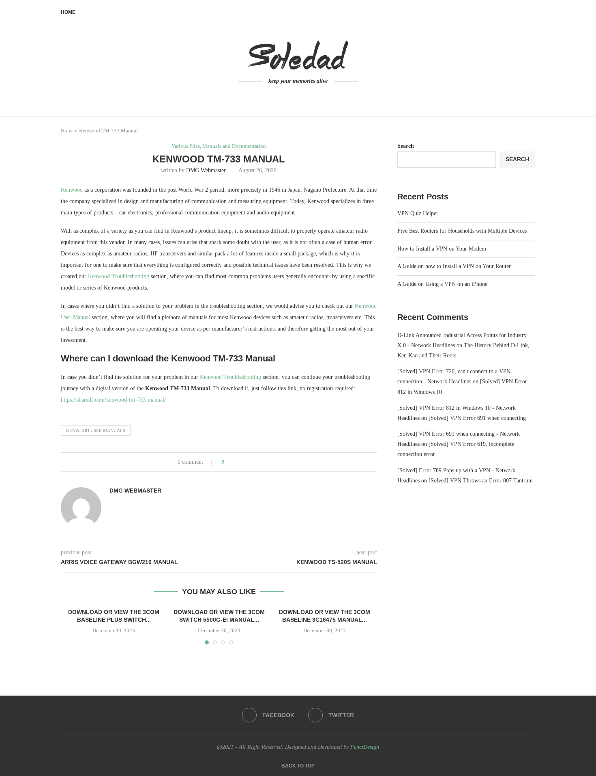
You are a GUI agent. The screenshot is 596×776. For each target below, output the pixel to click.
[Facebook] (293, 96)
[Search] (531, 12)
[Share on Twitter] (245, 462)
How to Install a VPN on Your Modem (441, 249)
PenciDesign (364, 747)
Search (405, 146)
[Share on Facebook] (238, 462)
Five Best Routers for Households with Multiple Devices (462, 231)
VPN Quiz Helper (417, 213)
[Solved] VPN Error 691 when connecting (477, 418)
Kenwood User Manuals (95, 430)
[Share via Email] (261, 462)
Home (68, 12)
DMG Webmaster (206, 170)
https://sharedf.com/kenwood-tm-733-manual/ (113, 400)
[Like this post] (228, 462)
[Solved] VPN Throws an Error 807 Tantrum (481, 481)
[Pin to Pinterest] (253, 462)
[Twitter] (303, 96)
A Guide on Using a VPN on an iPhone (442, 284)
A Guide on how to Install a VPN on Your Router (454, 266)
